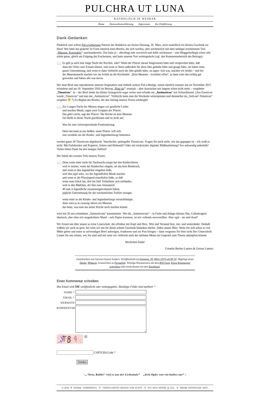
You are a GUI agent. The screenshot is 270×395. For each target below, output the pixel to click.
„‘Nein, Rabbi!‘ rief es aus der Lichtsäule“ (113, 374)
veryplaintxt (111, 388)
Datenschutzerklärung (121, 24)
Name (68, 292)
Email (67, 297)
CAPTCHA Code (103, 352)
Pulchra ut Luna (135, 8)
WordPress (90, 388)
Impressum (144, 24)
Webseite (67, 302)
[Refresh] (86, 336)
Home (101, 24)
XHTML (163, 388)
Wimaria (92, 262)
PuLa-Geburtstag (91, 44)
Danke (83, 262)
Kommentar (66, 307)
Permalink (120, 262)
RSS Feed (165, 262)
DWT (205, 388)
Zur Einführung (163, 24)
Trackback (154, 266)
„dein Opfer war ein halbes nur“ (163, 374)
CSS (172, 388)
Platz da (119, 88)
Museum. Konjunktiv (70, 52)
